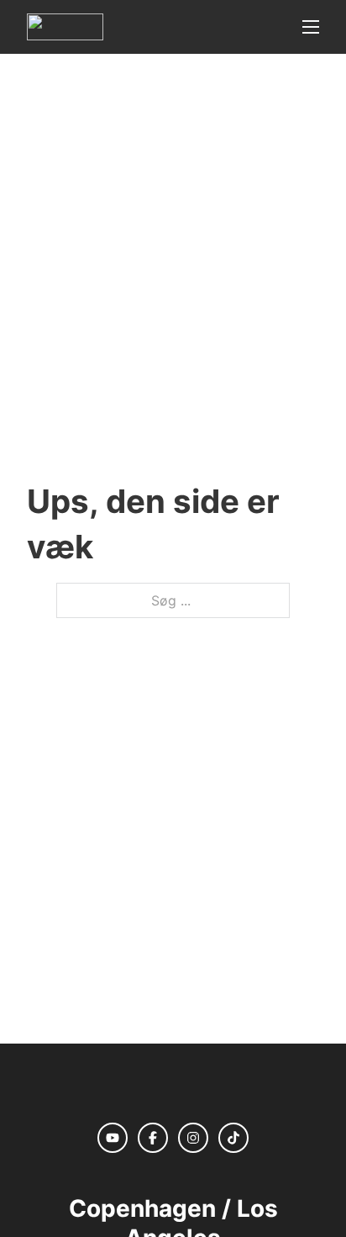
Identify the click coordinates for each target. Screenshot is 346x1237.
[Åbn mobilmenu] (310, 27)
